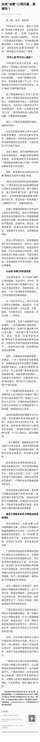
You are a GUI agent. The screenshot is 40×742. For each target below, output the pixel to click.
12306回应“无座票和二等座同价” (10, 715)
